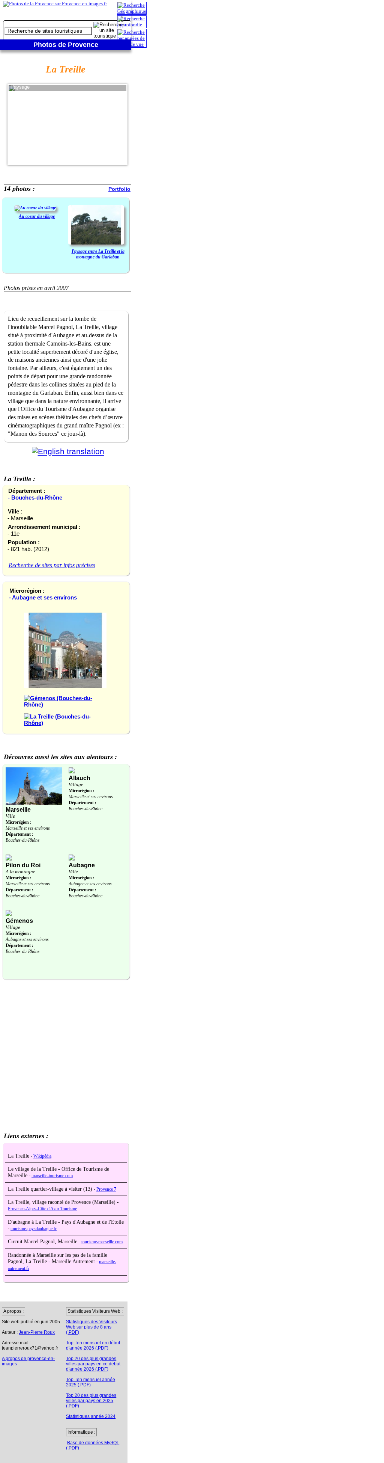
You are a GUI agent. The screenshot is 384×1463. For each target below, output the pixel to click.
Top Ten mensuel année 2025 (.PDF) (90, 1382)
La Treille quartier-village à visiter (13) (51, 1189)
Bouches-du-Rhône (22, 840)
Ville (10, 816)
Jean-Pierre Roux (37, 1332)
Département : (19, 834)
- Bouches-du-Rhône (35, 497)
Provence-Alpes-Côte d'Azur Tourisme (42, 1208)
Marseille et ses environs (28, 828)
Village (76, 784)
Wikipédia (42, 1156)
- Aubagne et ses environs (43, 597)
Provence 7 (106, 1189)
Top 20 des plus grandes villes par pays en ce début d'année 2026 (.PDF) (93, 1364)
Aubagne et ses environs (90, 883)
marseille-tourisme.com (52, 1175)
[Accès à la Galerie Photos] (35, 208)
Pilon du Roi (23, 865)
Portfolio (119, 189)
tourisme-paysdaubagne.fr (33, 1228)
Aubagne (82, 865)
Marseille (18, 809)
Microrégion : (19, 822)
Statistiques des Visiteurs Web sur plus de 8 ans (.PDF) (91, 1327)
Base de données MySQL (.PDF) (92, 1445)
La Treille (19, 1156)
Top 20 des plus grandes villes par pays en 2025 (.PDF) (91, 1401)
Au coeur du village (37, 216)
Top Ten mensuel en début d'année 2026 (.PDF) (93, 1345)
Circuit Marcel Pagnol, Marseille (43, 1241)
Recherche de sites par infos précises (52, 565)
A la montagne (20, 871)
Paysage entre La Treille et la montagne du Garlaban (98, 254)
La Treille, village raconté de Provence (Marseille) (62, 1202)
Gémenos (19, 921)
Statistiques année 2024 (91, 1416)
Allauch (79, 778)
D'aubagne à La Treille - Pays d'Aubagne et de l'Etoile (66, 1222)
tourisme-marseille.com (102, 1242)
